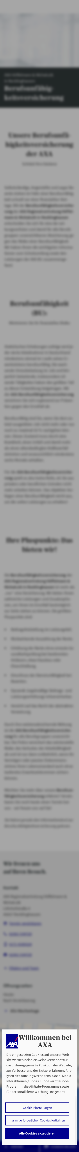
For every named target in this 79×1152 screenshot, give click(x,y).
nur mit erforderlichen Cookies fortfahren (37, 1120)
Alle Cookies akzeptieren (37, 1133)
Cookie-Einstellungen (37, 1108)
